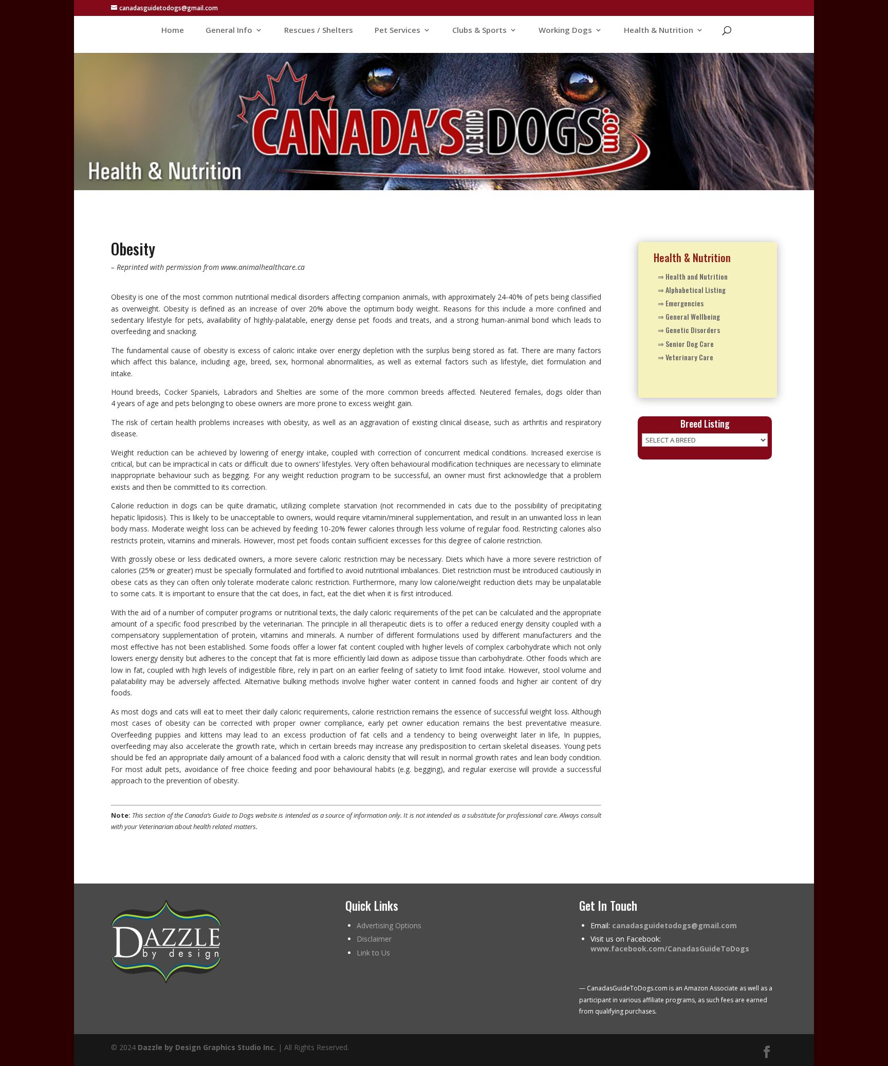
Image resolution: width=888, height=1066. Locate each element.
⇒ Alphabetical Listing (692, 289)
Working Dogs (565, 30)
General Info (229, 30)
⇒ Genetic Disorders (689, 329)
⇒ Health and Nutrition (693, 276)
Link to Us (373, 953)
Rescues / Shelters (318, 30)
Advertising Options (389, 925)
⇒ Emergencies (681, 303)
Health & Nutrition (658, 30)
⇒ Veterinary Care (685, 357)
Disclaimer (374, 939)
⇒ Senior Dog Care (686, 343)
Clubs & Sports (479, 30)
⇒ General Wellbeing (689, 316)
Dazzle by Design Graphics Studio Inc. (207, 1047)
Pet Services (397, 30)
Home (172, 30)
